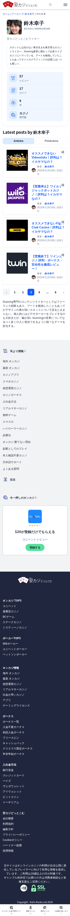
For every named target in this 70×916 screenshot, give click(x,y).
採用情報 (8, 850)
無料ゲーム (9, 415)
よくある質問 (11, 469)
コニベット (9, 606)
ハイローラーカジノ (15, 428)
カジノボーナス (12, 395)
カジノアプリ (11, 374)
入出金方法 (9, 401)
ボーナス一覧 (11, 721)
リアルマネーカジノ (15, 408)
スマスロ (8, 422)
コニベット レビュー (35, 539)
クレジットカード (13, 775)
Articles (18, 141)
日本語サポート (12, 462)
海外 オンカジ (11, 361)
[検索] (50, 5)
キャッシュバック (13, 743)
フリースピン (11, 737)
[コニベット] (35, 516)
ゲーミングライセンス (16, 705)
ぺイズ (7, 781)
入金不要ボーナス (13, 727)
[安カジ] (20, 4)
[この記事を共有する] (62, 152)
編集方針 (8, 829)
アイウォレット (12, 791)
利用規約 (8, 824)
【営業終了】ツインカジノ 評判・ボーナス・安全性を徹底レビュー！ (47, 262)
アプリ (7, 700)
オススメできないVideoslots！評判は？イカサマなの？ (47, 157)
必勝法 (7, 435)
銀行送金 (8, 770)
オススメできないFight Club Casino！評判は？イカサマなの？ (48, 227)
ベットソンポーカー (15, 654)
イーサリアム (11, 802)
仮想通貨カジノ (12, 388)
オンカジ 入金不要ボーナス (11, 912)
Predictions (51, 141)
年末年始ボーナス (13, 754)
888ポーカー (10, 643)
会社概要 (8, 818)
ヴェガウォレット (13, 786)
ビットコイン (11, 797)
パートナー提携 (12, 845)
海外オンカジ (45, 912)
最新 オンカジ (11, 368)
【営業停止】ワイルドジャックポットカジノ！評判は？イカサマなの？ (47, 192)
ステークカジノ (12, 622)
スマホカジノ (11, 381)
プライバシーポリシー (16, 834)
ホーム (6, 13)
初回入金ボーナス (13, 732)
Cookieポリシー (12, 840)
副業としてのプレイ (15, 448)
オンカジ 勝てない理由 (17, 442)
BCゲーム (8, 616)
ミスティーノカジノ (15, 627)
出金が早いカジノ (13, 694)
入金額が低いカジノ (61, 912)
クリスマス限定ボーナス (18, 748)
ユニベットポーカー (15, 649)
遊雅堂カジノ (11, 611)
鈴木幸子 (49, 166)
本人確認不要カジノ (15, 455)
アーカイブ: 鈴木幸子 (23, 13)
